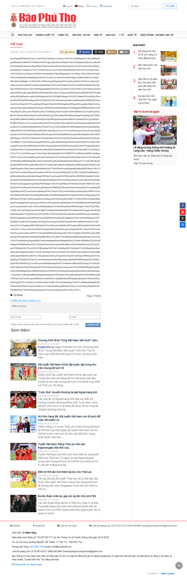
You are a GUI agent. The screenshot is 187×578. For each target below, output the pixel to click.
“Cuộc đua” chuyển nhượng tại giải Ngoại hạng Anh (67, 392)
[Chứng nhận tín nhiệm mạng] (27, 564)
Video (81, 6)
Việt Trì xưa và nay (143, 163)
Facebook (107, 6)
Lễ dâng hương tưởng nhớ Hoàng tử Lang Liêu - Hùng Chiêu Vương (154, 149)
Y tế (121, 35)
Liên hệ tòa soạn (68, 525)
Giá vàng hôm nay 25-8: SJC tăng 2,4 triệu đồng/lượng (147, 55)
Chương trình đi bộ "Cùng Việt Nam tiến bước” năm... (68, 340)
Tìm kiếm (170, 6)
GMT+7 (28, 6)
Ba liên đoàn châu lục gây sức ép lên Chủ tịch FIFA (67, 496)
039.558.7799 (37, 546)
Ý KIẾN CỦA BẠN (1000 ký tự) (25, 301)
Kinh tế (98, 35)
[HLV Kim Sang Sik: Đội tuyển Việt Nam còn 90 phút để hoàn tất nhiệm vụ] (23, 424)
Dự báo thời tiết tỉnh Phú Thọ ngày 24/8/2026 (147, 99)
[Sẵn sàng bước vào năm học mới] (169, 69)
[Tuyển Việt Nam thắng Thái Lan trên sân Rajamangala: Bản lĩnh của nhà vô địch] (23, 451)
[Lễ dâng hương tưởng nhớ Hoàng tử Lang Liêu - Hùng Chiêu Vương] (155, 129)
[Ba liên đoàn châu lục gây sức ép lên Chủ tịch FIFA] (23, 503)
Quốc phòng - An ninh (152, 35)
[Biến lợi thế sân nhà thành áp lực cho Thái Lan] (23, 479)
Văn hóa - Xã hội (81, 35)
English (69, 6)
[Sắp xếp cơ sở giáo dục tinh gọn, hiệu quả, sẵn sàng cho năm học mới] (169, 83)
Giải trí (169, 35)
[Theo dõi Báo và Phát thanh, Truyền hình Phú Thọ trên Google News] (67, 52)
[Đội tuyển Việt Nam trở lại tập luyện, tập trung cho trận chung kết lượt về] (23, 372)
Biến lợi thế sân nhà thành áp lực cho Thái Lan (65, 471)
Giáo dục (110, 35)
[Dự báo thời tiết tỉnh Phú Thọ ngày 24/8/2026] (169, 100)
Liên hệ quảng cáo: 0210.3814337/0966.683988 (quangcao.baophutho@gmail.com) (134, 525)
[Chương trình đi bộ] (23, 348)
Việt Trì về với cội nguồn (146, 111)
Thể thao (16, 44)
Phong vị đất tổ (45, 35)
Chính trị (63, 35)
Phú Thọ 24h (25, 35)
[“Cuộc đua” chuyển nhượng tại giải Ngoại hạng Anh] (23, 400)
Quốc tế (132, 35)
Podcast (93, 6)
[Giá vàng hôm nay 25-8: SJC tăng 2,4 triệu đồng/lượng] (169, 55)
